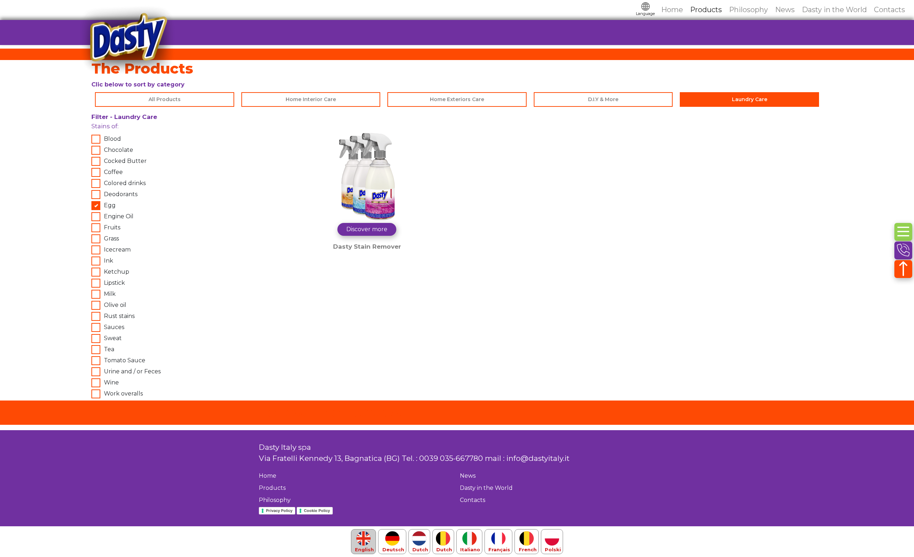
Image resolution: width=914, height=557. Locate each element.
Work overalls (123, 393)
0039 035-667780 (451, 458)
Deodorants (120, 194)
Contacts (889, 9)
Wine (111, 382)
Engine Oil (119, 216)
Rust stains (119, 316)
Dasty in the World (834, 9)
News (785, 9)
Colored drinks (125, 183)
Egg (110, 205)
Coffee (113, 172)
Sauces (114, 327)
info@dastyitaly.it (537, 458)
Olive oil (115, 305)
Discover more (366, 229)
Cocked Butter (125, 161)
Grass (111, 238)
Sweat (113, 338)
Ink (108, 260)
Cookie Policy (317, 510)
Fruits (112, 227)
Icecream (117, 249)
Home (672, 9)
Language (645, 13)
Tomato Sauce (124, 360)
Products (706, 9)
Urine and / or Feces (132, 371)
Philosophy (748, 9)
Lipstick (114, 282)
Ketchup (116, 271)
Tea (109, 349)
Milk (110, 293)
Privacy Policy (279, 510)
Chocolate (118, 149)
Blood (112, 138)
